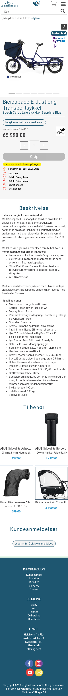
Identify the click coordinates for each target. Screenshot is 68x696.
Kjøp (34, 156)
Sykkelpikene (8, 18)
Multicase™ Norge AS (34, 692)
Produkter (24, 18)
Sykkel (36, 18)
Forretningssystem (17, 688)
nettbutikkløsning (41, 688)
